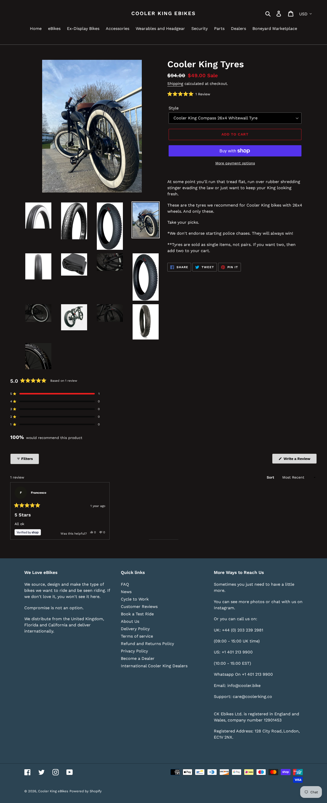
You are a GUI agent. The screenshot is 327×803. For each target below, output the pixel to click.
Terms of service (137, 636)
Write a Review (300, 460)
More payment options (235, 163)
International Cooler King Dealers (154, 665)
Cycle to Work (135, 599)
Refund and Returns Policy (147, 643)
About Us (130, 621)
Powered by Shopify (85, 791)
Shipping (175, 83)
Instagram (224, 607)
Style (174, 108)
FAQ (125, 584)
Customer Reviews (139, 606)
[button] (188, 94)
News (126, 591)
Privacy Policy (134, 651)
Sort (271, 477)
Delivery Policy (135, 628)
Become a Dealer (138, 658)
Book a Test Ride (137, 614)
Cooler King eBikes (163, 13)
